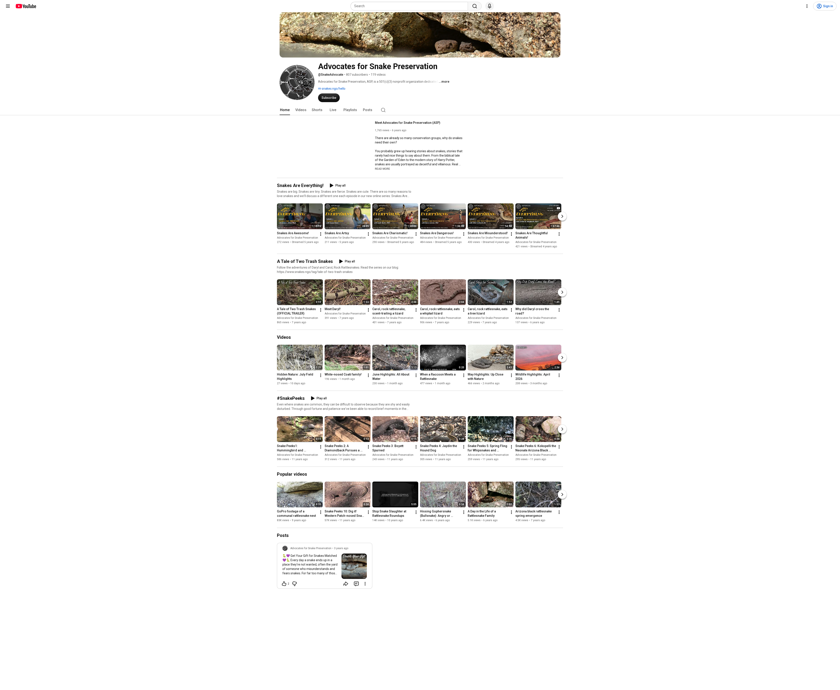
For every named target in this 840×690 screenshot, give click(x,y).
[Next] (562, 216)
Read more (382, 168)
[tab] (285, 110)
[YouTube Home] (25, 6)
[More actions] (320, 234)
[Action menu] (365, 583)
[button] (382, 168)
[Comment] (356, 583)
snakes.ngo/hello (333, 88)
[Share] (345, 583)
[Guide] (7, 6)
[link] (324, 567)
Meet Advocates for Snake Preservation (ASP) (407, 122)
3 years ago (341, 548)
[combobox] (410, 6)
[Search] (475, 6)
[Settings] (807, 6)
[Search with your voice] (489, 6)
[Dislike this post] (294, 583)
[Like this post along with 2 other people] (284, 583)
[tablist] (420, 110)
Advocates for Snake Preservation (297, 237)
